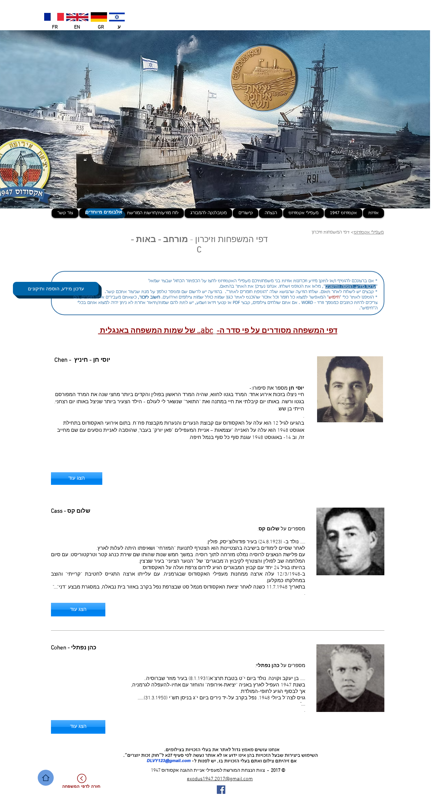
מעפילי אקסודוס (369, 233)
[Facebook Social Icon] (221, 789)
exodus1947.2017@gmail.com (220, 779)
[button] (78, 609)
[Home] (46, 778)
